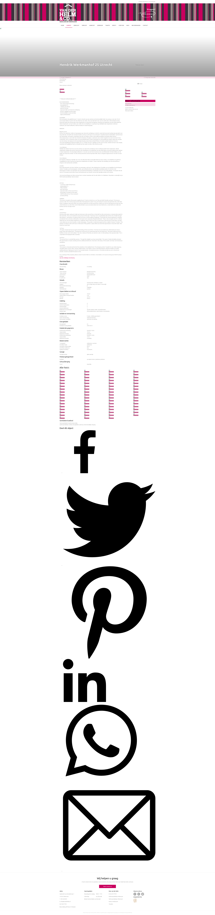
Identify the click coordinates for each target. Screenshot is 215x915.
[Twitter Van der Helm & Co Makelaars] (142, 894)
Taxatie (107, 25)
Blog (128, 25)
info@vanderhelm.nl (143, 1)
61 (71, 906)
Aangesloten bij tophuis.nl (113, 912)
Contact (145, 25)
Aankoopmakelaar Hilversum (116, 896)
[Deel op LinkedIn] (84, 701)
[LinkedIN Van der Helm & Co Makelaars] (138, 894)
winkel (70, 424)
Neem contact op (107, 886)
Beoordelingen (136, 25)
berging (93, 424)
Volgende (67, 77)
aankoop (81, 424)
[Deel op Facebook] (84, 472)
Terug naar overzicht (150, 77)
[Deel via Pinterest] (109, 658)
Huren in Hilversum (113, 901)
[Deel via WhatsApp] (101, 778)
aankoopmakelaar (64, 424)
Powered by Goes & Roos (88, 912)
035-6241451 (152, 1)
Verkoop (84, 25)
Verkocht (76, 25)
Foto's (61, 82)
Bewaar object (140, 64)
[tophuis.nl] (135, 902)
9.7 (67, 906)
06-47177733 (113, 894)
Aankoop (92, 25)
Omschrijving (63, 79)
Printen (140, 83)
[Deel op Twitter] (109, 565)
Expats (114, 25)
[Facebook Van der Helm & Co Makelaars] (134, 894)
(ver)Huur (100, 25)
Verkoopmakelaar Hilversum (116, 899)
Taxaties (111, 904)
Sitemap (122, 912)
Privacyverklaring (128, 912)
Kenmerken (62, 80)
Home (62, 25)
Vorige (62, 77)
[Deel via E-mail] (109, 871)
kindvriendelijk (87, 424)
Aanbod (69, 25)
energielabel (76, 424)
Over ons (121, 25)
